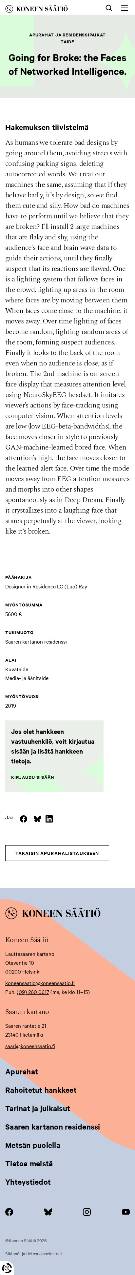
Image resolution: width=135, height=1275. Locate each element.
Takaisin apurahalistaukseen (57, 852)
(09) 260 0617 (33, 991)
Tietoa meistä (29, 1163)
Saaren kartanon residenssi (52, 1127)
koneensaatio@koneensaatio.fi (40, 982)
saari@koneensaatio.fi (30, 1045)
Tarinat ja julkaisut (37, 1108)
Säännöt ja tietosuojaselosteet (33, 1253)
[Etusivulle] (45, 10)
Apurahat (21, 1071)
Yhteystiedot (28, 1182)
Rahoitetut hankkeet (41, 1090)
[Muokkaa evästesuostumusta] (7, 1268)
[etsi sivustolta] (109, 7)
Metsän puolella (32, 1145)
